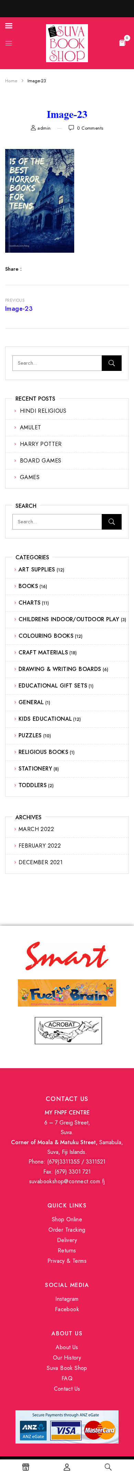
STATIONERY (35, 769)
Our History (67, 1358)
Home (11, 80)
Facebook (67, 1309)
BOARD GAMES (40, 461)
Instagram (67, 1299)
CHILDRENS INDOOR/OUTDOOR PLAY (69, 619)
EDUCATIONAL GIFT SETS (53, 686)
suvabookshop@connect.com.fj (67, 1181)
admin (44, 128)
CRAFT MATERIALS (43, 652)
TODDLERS (33, 785)
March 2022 (36, 829)
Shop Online (67, 1219)
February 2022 (40, 846)
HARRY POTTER (41, 444)
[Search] (112, 363)
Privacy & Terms (67, 1261)
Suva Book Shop (67, 1368)
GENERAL (31, 702)
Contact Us (67, 1389)
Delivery (67, 1240)
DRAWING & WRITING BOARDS (60, 669)
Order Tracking (67, 1230)
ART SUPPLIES (37, 569)
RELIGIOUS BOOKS (43, 752)
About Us (67, 1347)
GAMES (30, 477)
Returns (67, 1250)
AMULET (30, 427)
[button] (122, 42)
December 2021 (41, 862)
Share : (13, 269)
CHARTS (30, 603)
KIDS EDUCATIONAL (45, 719)
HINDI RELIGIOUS (43, 411)
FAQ (67, 1378)
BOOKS (28, 586)
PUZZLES (30, 735)
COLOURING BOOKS (46, 636)
